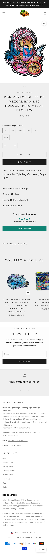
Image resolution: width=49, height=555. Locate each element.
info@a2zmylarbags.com (18, 440)
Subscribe (24, 361)
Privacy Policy (8, 466)
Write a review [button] (24, 228)
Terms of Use (8, 462)
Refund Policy (8, 475)
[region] (24, 380)
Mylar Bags (24, 92)
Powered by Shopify (32, 538)
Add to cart (24, 154)
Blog (4, 483)
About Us (6, 479)
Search (5, 458)
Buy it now (24, 162)
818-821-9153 (15, 445)
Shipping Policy (8, 470)
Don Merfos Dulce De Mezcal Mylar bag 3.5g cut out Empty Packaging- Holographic (17, 305)
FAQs (5, 487)
